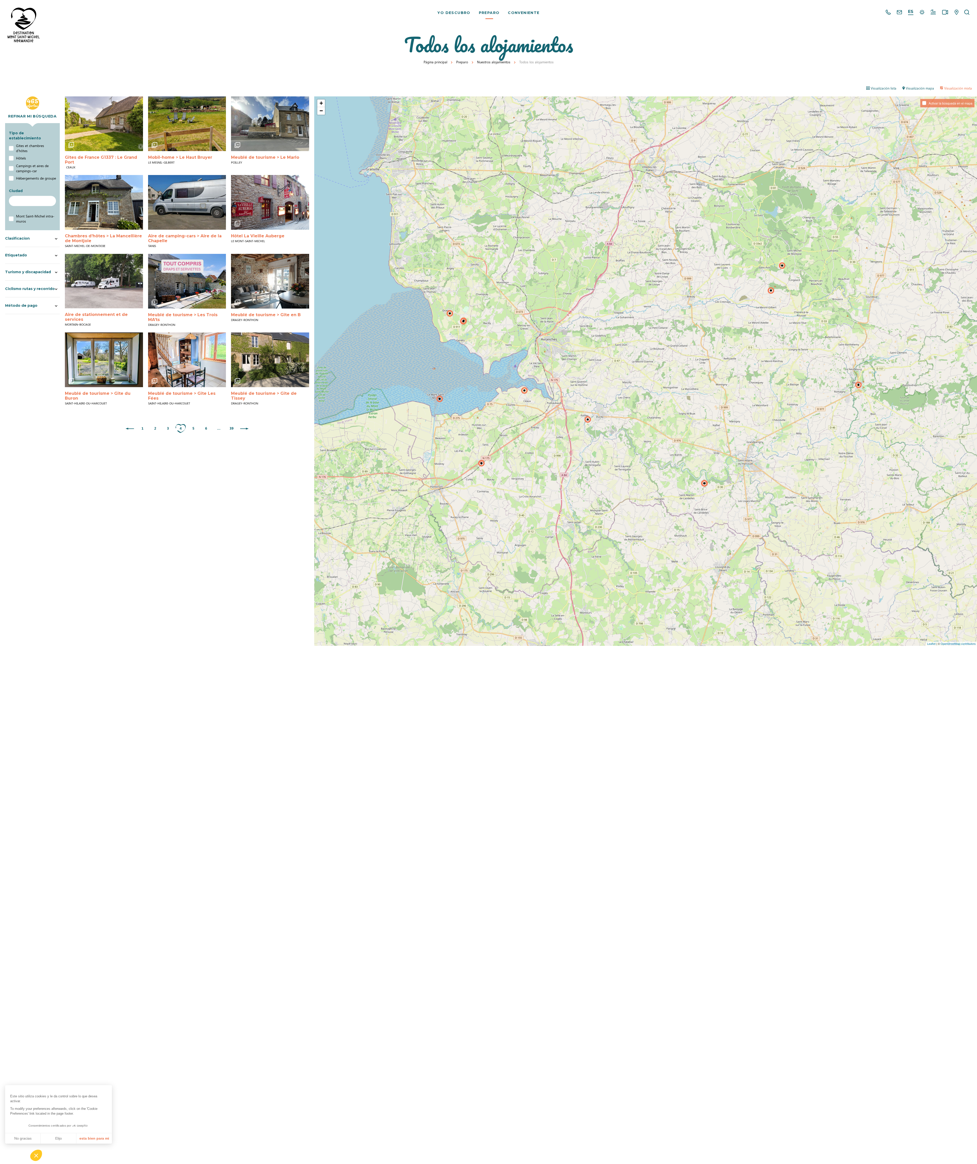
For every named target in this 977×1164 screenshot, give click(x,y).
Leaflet (931, 644)
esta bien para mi (94, 1138)
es (910, 11)
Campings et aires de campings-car (32, 168)
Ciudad (16, 190)
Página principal (435, 62)
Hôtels (21, 158)
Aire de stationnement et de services (96, 317)
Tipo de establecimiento (25, 135)
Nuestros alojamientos (493, 62)
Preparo (489, 12)
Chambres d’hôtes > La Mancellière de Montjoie (103, 238)
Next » (244, 429)
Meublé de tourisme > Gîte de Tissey (264, 396)
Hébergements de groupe (36, 178)
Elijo (58, 1138)
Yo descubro (453, 12)
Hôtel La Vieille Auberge (257, 236)
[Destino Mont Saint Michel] (24, 25)
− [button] (321, 111)
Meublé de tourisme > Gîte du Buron (98, 396)
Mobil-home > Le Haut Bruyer (180, 157)
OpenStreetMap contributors (958, 644)
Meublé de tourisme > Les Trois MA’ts (183, 317)
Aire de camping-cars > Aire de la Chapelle (185, 238)
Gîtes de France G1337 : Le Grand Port (101, 160)
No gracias (23, 1138)
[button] (36, 1155)
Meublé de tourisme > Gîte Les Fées (181, 396)
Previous (70, 123)
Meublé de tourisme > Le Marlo (265, 157)
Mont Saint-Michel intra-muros (35, 219)
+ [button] (321, 103)
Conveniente (523, 12)
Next (137, 123)
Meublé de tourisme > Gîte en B (266, 314)
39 (231, 428)
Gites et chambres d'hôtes (30, 148)
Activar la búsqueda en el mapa (950, 103)
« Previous (130, 429)
